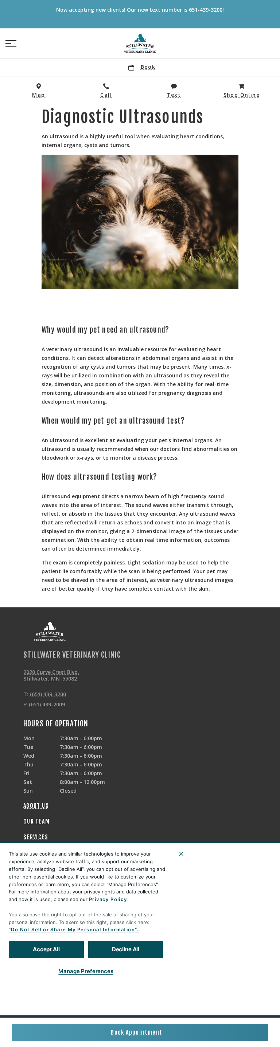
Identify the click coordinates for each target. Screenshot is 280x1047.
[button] (10, 43)
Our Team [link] (36, 821)
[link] (140, 43)
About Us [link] (36, 805)
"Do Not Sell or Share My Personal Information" (73, 929)
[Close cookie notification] (181, 854)
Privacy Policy (108, 899)
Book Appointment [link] (136, 1032)
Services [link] (35, 837)
